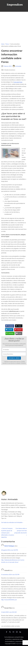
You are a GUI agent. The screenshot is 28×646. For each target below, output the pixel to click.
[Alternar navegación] (14, 10)
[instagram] (17, 632)
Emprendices (19, 643)
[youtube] (13, 632)
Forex (7, 44)
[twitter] (10, 632)
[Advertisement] (14, 27)
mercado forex (18, 82)
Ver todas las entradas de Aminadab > (12, 522)
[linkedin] (20, 632)
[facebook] (6, 632)
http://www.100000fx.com (9, 600)
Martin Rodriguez (9, 546)
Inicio (2, 44)
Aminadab (18, 66)
